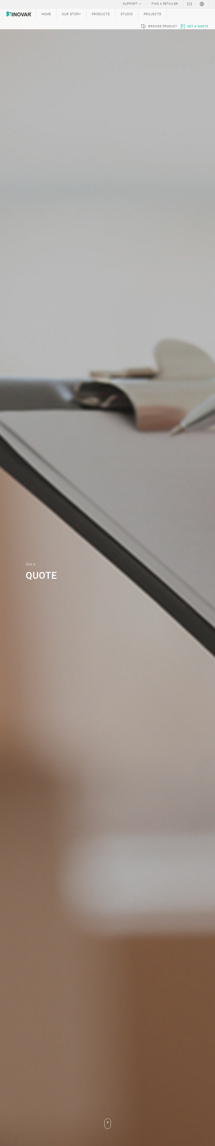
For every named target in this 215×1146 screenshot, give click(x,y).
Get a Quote (197, 26)
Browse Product (162, 26)
